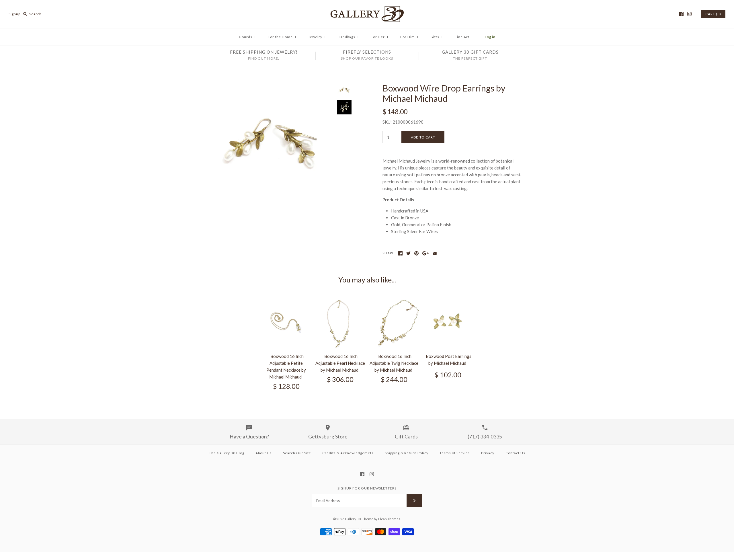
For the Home (282, 37)
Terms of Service (455, 453)
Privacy (487, 453)
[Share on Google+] (425, 253)
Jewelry (317, 37)
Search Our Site (297, 453)
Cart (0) (713, 14)
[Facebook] (681, 14)
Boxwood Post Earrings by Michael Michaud (448, 360)
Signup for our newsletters (367, 488)
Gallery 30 (353, 519)
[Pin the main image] (416, 253)
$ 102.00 (448, 375)
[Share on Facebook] (400, 253)
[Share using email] (435, 253)
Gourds (247, 37)
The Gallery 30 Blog (226, 453)
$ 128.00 (286, 386)
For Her (380, 37)
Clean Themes (389, 519)
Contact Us (515, 453)
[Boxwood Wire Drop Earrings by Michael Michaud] (273, 86)
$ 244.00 (394, 379)
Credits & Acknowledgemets (348, 453)
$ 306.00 (340, 379)
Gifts (436, 37)
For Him (409, 37)
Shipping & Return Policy (406, 453)
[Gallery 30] (367, 9)
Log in (490, 37)
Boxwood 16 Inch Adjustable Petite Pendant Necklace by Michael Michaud (286, 366)
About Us (263, 453)
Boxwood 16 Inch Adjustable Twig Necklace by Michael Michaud (394, 363)
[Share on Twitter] (408, 253)
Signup (14, 14)
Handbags (348, 37)
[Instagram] (689, 14)
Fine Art (464, 37)
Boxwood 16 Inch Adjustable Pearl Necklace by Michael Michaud (340, 363)
